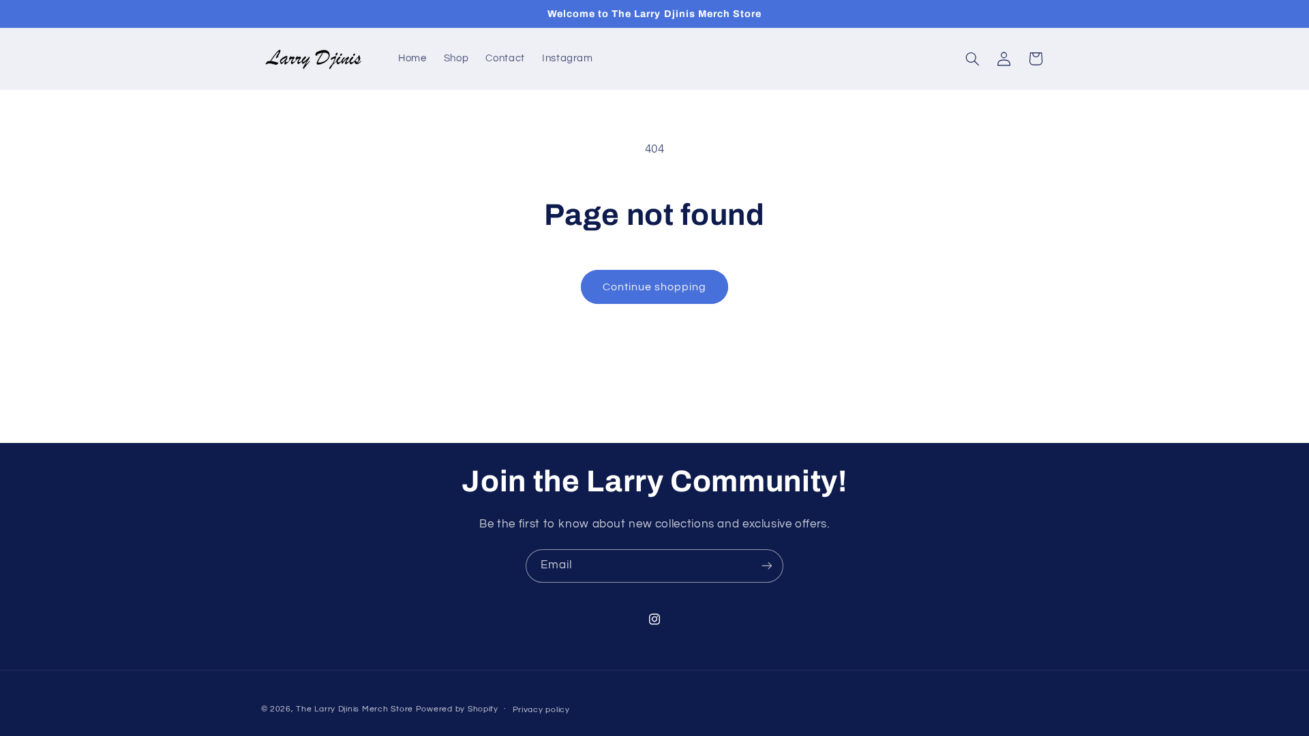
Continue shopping (655, 286)
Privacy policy (541, 710)
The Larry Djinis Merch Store (354, 709)
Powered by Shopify (457, 709)
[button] (972, 58)
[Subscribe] (767, 566)
